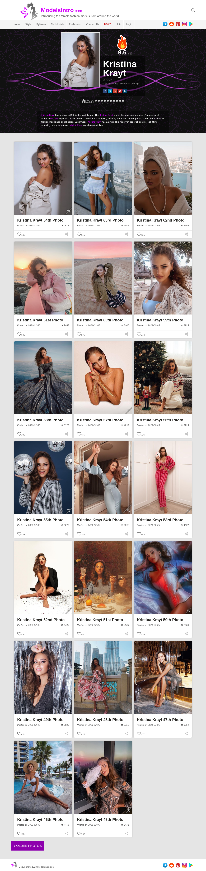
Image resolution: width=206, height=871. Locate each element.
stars (96, 100)
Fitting (135, 83)
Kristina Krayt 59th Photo (160, 320)
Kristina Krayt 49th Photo (40, 719)
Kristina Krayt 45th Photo (100, 819)
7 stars (104, 100)
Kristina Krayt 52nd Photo (41, 620)
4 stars (113, 100)
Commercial (125, 83)
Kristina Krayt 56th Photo (160, 420)
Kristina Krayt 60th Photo (100, 320)
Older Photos (28, 845)
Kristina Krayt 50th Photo (160, 620)
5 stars (110, 100)
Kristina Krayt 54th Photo (100, 520)
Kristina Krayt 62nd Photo (160, 220)
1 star (122, 100)
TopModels (57, 24)
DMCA (107, 24)
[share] (105, 91)
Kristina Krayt (120, 68)
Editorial (113, 83)
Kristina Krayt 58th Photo (40, 420)
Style (28, 24)
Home (17, 24)
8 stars (102, 100)
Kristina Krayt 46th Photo (40, 819)
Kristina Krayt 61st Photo (40, 320)
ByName (41, 24)
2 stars (119, 100)
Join (118, 24)
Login (129, 24)
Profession (75, 24)
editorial (54, 118)
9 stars (99, 100)
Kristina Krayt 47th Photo (160, 719)
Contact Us (92, 24)
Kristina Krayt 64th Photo (40, 220)
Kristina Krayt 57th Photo (100, 420)
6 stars (108, 100)
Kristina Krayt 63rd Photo (100, 220)
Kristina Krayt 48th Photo (100, 719)
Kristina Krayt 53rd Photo (160, 520)
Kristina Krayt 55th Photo (40, 520)
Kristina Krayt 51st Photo (100, 620)
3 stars (116, 100)
